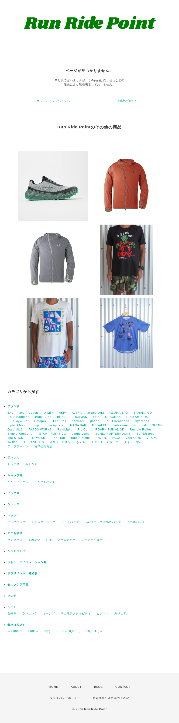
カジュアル (121, 613)
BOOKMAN (79, 417)
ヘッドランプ (16, 551)
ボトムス (31, 464)
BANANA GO (143, 412)
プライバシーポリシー (65, 698)
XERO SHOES (33, 442)
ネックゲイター (92, 539)
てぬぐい (34, 539)
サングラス (15, 539)
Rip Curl (83, 429)
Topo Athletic (80, 438)
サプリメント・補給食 (22, 573)
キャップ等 (15, 475)
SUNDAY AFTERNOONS (113, 433)
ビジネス (102, 613)
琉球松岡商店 (43, 446)
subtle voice (81, 433)
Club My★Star (18, 421)
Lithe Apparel (55, 425)
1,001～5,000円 (39, 631)
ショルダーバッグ (43, 522)
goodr (94, 421)
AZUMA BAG (119, 412)
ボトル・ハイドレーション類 (27, 562)
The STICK (15, 438)
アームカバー (67, 539)
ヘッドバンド (46, 481)
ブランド (13, 406)
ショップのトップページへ (52, 100)
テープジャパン (18, 446)
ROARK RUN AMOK (109, 429)
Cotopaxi (41, 421)
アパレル (13, 457)
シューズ (13, 504)
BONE (61, 417)
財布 (49, 539)
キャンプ (49, 613)
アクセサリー (16, 533)
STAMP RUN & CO (52, 433)
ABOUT (76, 686)
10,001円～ (94, 631)
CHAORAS (113, 417)
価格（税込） (16, 624)
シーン (12, 607)
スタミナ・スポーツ (104, 442)
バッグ (12, 515)
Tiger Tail (58, 438)
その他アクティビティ (76, 613)
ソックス (13, 493)
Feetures (59, 421)
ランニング (29, 613)
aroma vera (95, 412)
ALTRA (77, 412)
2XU (10, 412)
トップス (13, 464)
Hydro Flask (16, 425)
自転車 (12, 613)
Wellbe (12, 442)
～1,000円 (14, 631)
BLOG (98, 686)
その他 (12, 595)
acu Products (29, 412)
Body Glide (43, 417)
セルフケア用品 (18, 584)
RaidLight (64, 429)
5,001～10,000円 (68, 631)
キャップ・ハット (19, 481)
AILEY (48, 412)
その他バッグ (136, 522)
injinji (35, 425)
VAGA (116, 438)
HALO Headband (116, 421)
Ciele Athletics (137, 417)
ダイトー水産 (133, 442)
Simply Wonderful (20, 433)
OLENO (157, 425)
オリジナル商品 (60, 442)
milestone (121, 425)
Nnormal (140, 425)
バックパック (16, 522)
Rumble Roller (140, 429)
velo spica (133, 438)
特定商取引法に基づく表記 (111, 698)
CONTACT (122, 686)
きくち (81, 442)
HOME (53, 686)
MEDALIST (100, 425)
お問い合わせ (127, 100)
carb (96, 417)
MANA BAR (78, 425)
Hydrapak (142, 421)
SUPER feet (145, 433)
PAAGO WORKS (40, 429)
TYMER (100, 438)
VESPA (152, 438)
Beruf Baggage (18, 417)
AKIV (62, 412)
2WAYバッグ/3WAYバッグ (103, 522)
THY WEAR (37, 438)
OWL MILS (15, 429)
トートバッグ (70, 522)
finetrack (78, 421)
